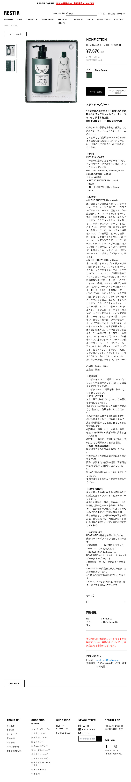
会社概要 (11, 725)
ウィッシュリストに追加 (118, 91)
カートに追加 (96, 91)
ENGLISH (57, 13)
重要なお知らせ (14, 750)
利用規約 (35, 773)
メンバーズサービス (40, 729)
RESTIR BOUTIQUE (62, 727)
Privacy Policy (38, 769)
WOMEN (8, 19)
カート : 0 (121, 13)
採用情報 (11, 742)
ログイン (102, 13)
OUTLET (118, 19)
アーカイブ (12, 734)
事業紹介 (11, 729)
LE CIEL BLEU (63, 732)
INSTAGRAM (103, 19)
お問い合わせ (13, 746)
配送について (37, 741)
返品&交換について (94, 59)
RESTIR (85, 726)
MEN (19, 19)
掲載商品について (39, 737)
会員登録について (39, 754)
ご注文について (38, 733)
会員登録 (111, 13)
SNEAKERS (47, 19)
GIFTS (90, 19)
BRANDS (78, 19)
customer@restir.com (107, 660)
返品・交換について (40, 750)
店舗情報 (11, 738)
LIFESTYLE (32, 19)
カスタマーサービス (40, 758)
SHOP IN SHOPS (62, 21)
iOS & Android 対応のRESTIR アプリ (114, 728)
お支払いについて (39, 745)
